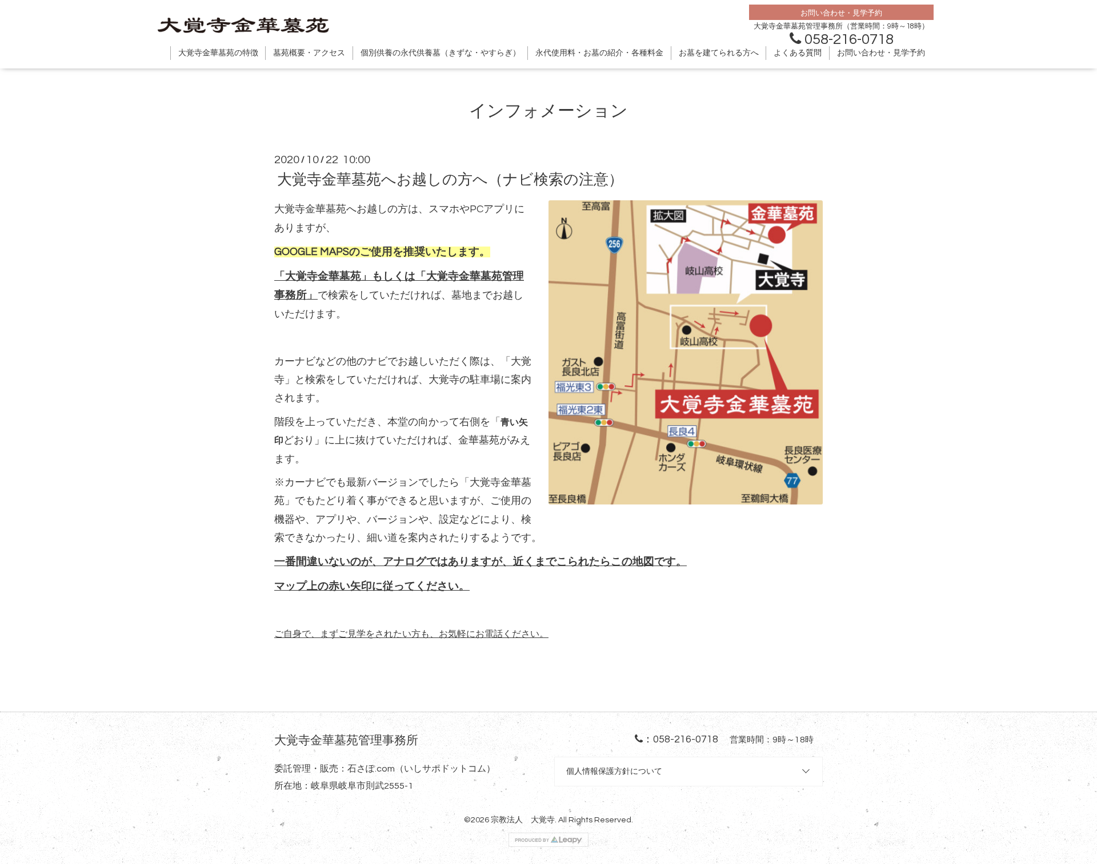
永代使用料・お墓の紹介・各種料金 (599, 53)
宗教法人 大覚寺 (523, 819)
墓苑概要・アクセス (309, 53)
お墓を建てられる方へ (719, 53)
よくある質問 (798, 53)
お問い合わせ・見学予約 (881, 53)
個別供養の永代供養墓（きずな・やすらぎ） (441, 53)
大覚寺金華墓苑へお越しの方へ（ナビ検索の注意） (450, 179)
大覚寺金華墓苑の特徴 (218, 53)
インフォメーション (548, 111)
